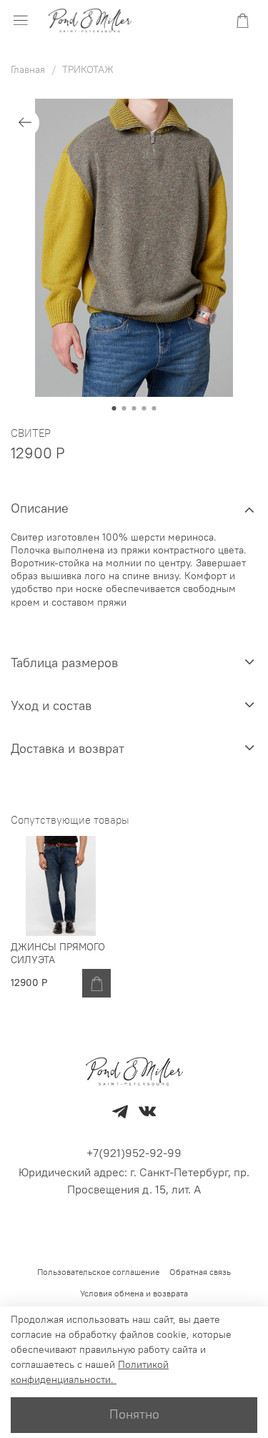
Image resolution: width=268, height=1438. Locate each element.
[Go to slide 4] (144, 408)
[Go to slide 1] (114, 408)
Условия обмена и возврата (134, 1293)
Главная (28, 69)
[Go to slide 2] (124, 408)
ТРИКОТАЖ (88, 69)
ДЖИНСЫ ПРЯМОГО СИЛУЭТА (58, 953)
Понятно (134, 1414)
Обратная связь (200, 1271)
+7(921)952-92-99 (134, 1153)
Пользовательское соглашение (98, 1271)
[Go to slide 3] (134, 408)
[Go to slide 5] (154, 408)
